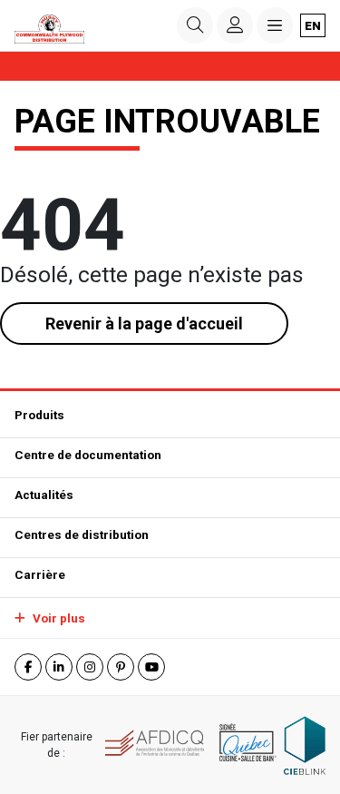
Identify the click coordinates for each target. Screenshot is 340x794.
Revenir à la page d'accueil (144, 323)
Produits (39, 414)
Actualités (44, 494)
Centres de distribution (82, 534)
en (313, 25)
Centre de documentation (88, 454)
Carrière (40, 574)
